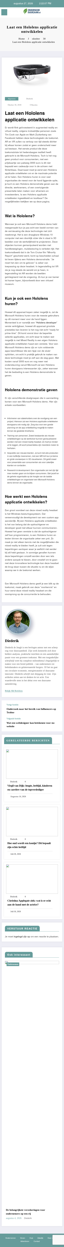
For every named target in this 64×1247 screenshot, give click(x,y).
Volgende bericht (14, 718)
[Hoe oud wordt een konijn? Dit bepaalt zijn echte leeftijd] (32, 821)
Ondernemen (10, 1238)
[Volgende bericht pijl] (56, 724)
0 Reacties (33, 105)
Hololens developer (46, 322)
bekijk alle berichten (14, 691)
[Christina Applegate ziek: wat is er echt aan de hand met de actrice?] (32, 878)
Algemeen (12, 99)
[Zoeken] (54, 13)
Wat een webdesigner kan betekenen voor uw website (31, 725)
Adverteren (25, 1241)
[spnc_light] (60, 13)
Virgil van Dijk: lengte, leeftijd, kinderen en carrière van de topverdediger (29, 787)
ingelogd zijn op (22, 936)
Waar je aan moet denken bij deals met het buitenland (33, 1212)
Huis (31, 1238)
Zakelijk (15, 964)
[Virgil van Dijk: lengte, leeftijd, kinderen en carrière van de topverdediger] (32, 763)
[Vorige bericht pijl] (56, 709)
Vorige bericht (12, 705)
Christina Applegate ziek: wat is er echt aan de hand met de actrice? (29, 902)
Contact (37, 1241)
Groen (22, 1238)
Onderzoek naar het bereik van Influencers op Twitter (31, 711)
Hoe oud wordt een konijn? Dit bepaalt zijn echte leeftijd (29, 845)
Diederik (29, 99)
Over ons (51, 1238)
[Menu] (4, 12)
